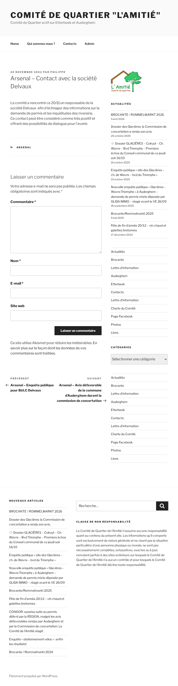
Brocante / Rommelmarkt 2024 (31, 652)
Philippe (58, 72)
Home (14, 43)
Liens (114, 332)
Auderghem (119, 276)
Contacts (69, 43)
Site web (17, 306)
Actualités (118, 251)
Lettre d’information (124, 268)
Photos (116, 324)
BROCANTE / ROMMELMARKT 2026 (137, 114)
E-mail (16, 283)
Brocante (117, 259)
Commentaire (23, 202)
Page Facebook (122, 316)
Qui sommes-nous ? (41, 43)
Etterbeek (118, 284)
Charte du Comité (123, 308)
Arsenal (24, 147)
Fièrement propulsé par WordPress (33, 676)
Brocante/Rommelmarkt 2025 (132, 213)
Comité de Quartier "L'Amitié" (85, 15)
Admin (89, 43)
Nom (15, 261)
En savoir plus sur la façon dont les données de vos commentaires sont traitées (53, 348)
